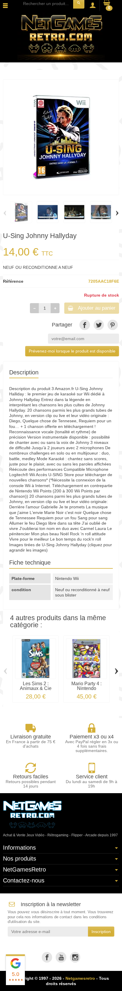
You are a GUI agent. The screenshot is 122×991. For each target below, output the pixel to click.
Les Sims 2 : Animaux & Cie (36, 686)
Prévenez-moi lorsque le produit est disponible (72, 351)
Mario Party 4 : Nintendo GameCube (86, 688)
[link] (84, 325)
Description (23, 372)
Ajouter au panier (96, 308)
